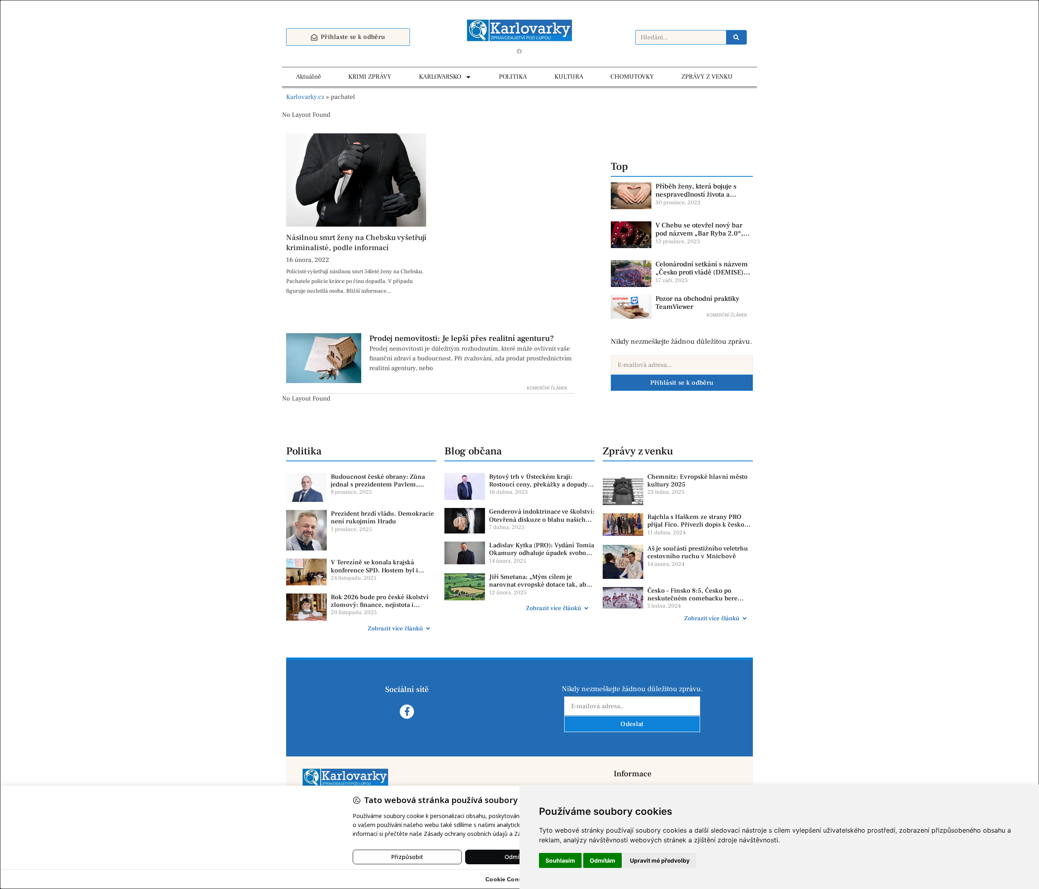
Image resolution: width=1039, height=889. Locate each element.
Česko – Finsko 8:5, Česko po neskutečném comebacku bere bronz (692, 598)
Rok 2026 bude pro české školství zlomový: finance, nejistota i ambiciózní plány (380, 605)
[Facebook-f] (407, 712)
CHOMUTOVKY (632, 77)
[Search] (736, 37)
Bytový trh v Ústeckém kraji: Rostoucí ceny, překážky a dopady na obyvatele (538, 484)
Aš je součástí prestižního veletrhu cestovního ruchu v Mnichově (697, 552)
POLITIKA (513, 77)
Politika (303, 451)
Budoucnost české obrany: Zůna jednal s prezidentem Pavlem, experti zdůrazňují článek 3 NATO (380, 484)
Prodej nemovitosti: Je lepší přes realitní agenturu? (461, 338)
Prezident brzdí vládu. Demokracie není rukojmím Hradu (382, 517)
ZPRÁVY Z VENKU (707, 77)
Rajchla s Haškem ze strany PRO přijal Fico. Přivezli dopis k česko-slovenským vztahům (697, 524)
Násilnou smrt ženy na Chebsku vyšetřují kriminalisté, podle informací (356, 243)
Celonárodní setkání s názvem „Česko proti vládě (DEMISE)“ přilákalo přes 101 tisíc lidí (701, 272)
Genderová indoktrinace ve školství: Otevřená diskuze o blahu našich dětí (542, 519)
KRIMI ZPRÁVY (369, 77)
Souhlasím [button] (560, 860)
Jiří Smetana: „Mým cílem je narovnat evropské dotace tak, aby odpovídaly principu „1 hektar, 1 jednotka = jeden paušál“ (539, 588)
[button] (361, 628)
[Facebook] (519, 51)
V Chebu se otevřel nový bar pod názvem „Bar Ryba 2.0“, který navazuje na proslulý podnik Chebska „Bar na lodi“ (701, 238)
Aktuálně (308, 77)
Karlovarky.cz (305, 97)
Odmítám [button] (602, 860)
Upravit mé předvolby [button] (660, 860)
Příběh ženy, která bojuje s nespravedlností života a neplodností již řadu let (696, 195)
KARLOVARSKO (440, 77)
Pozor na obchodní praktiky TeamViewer (697, 302)
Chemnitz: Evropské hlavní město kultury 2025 (697, 480)
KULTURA (568, 77)
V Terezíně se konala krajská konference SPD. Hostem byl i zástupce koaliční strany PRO (374, 570)
